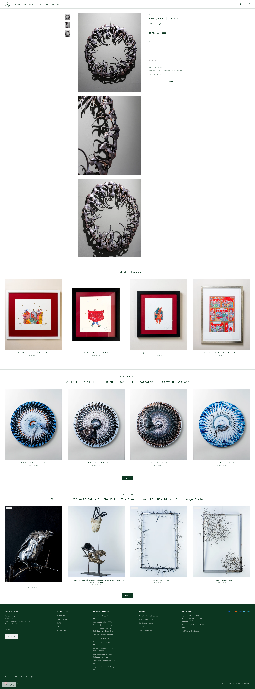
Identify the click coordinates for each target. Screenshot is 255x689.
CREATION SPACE (29, 4)
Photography (147, 382)
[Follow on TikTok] (21, 677)
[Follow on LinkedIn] (26, 677)
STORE (46, 4)
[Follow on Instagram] (11, 677)
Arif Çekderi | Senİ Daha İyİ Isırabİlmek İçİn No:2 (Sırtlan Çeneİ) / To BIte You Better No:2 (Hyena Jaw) (96, 581)
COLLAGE (72, 382)
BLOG (39, 4)
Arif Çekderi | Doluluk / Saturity (221, 580)
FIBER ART (107, 382)
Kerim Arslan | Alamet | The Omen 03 (159, 463)
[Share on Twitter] (157, 74)
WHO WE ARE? (56, 4)
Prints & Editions (174, 382)
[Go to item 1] (67, 16)
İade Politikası (144, 627)
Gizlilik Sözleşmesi (146, 623)
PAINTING (88, 382)
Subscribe (11, 636)
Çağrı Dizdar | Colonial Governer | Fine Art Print (159, 353)
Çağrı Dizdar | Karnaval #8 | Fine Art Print (33, 353)
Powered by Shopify (244, 683)
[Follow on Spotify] (32, 677)
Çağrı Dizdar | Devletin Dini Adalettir (96, 353)
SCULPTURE (126, 382)
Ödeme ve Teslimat (146, 630)
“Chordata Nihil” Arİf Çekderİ (75, 499)
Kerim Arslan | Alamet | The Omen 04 (222, 463)
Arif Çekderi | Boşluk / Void (159, 580)
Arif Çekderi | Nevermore (33, 585)
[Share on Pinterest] (160, 74)
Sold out (170, 81)
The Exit (110, 499)
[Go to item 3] (67, 33)
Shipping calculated (166, 70)
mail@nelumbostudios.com (192, 631)
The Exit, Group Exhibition (103, 635)
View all (127, 478)
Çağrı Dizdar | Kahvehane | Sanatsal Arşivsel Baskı (221, 353)
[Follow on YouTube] (16, 677)
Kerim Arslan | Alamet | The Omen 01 (33, 463)
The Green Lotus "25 (137, 499)
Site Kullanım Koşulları (147, 619)
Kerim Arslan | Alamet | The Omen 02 (96, 463)
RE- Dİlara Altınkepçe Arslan (181, 499)
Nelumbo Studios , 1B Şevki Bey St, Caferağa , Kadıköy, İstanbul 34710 (192, 618)
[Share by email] (163, 74)
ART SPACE (17, 4)
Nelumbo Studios (154, 15)
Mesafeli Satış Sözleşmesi (148, 616)
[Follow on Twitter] (6, 677)
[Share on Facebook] (154, 74)
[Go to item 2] (67, 25)
